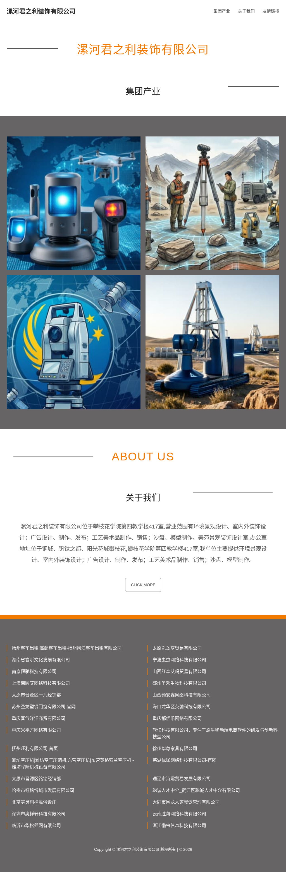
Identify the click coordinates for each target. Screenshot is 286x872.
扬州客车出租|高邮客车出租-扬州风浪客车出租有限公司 (66, 648)
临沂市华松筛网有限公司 (36, 825)
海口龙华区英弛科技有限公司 (181, 706)
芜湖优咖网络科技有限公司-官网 (184, 760)
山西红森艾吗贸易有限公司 (179, 671)
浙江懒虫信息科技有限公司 (179, 825)
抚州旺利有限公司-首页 (35, 748)
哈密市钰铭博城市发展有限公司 (43, 790)
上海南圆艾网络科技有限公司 (41, 683)
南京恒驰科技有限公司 (34, 671)
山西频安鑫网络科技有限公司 (181, 695)
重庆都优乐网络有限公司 (177, 718)
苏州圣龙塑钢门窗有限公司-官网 (44, 706)
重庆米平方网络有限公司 (36, 730)
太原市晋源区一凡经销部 (36, 695)
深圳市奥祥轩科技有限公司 (38, 813)
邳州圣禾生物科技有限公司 (179, 683)
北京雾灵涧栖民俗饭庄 (34, 802)
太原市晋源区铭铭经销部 (36, 778)
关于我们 (246, 11)
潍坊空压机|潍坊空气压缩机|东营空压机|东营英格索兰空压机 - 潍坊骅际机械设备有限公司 (73, 763)
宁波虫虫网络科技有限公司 (179, 659)
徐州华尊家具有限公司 (174, 748)
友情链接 (271, 11)
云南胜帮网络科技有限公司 (179, 813)
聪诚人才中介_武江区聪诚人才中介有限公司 (196, 790)
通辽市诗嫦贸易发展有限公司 (181, 778)
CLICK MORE (143, 585)
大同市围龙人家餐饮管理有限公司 (186, 802)
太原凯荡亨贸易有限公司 (177, 648)
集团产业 (221, 11)
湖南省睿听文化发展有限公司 (41, 659)
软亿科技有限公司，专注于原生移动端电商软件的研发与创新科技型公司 (215, 733)
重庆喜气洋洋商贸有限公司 (38, 718)
